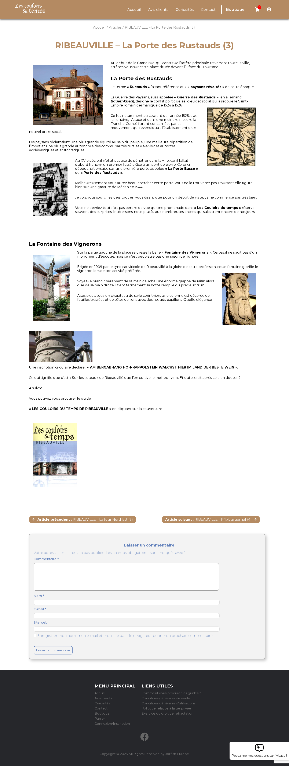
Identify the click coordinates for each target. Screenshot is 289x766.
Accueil (134, 9)
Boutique (235, 9)
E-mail (40, 609)
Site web (41, 622)
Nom (39, 596)
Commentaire (46, 559)
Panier (100, 718)
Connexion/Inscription (112, 724)
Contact (208, 9)
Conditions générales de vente (166, 698)
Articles (115, 27)
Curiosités (185, 9)
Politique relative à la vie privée (166, 708)
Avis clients (158, 9)
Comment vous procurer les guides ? (171, 693)
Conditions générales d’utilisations (168, 703)
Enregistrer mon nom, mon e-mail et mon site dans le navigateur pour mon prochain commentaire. (125, 636)
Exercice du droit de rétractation (167, 713)
